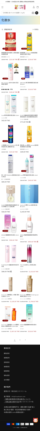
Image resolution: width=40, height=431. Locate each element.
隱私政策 (7, 375)
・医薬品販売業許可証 (11, 402)
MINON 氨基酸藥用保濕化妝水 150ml (28, 325)
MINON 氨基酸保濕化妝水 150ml (10, 235)
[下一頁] (25, 340)
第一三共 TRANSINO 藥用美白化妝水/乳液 (10, 175)
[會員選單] (33, 7)
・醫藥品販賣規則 (10, 399)
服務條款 (7, 371)
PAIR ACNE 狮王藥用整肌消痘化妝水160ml (29, 83)
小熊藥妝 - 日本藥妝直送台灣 (21, 427)
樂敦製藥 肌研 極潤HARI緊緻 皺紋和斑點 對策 (10, 53)
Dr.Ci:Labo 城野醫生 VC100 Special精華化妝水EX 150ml (29, 295)
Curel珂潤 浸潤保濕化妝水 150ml (10, 115)
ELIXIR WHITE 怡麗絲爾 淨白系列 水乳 (10, 265)
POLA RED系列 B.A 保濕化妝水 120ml (28, 265)
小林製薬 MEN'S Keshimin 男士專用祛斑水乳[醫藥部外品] (10, 146)
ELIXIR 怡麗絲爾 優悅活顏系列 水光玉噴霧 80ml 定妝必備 (10, 205)
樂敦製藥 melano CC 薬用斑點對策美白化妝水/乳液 (28, 53)
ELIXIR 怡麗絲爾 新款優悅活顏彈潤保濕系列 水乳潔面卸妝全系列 (29, 116)
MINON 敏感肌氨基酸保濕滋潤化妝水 (29, 235)
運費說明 (7, 358)
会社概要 (7, 380)
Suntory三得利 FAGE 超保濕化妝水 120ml (28, 205)
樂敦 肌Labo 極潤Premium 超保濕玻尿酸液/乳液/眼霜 (29, 146)
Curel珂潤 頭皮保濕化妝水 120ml (29, 175)
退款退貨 (7, 362)
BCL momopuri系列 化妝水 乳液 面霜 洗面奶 (9, 83)
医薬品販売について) (23, 399)
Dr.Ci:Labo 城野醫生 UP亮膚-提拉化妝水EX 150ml (10, 295)
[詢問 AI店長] (35, 420)
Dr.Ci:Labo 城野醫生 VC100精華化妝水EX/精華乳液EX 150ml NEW (10, 325)
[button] (2, 7)
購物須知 (7, 353)
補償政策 (7, 367)
